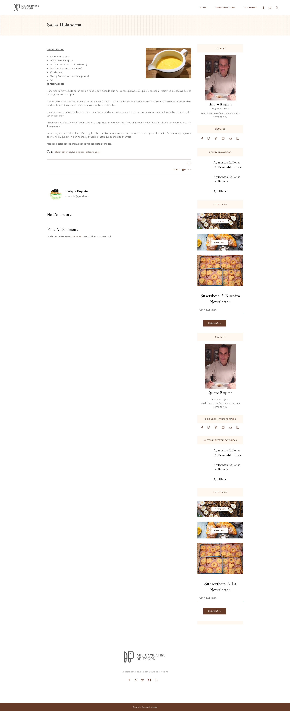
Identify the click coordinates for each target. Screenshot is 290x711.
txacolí (96, 151)
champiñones (63, 151)
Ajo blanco (220, 191)
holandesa (78, 151)
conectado (76, 236)
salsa (88, 151)
